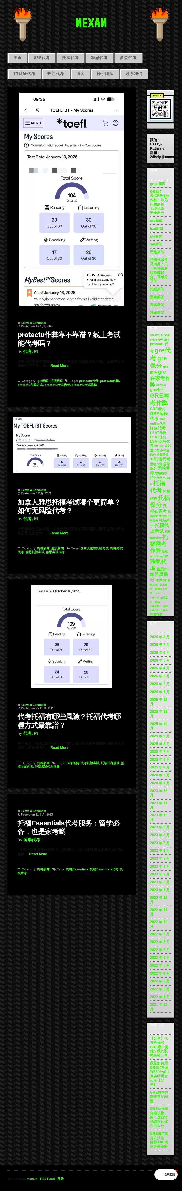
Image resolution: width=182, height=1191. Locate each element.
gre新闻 (42, 381)
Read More (59, 366)
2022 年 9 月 (160, 934)
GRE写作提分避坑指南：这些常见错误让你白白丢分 (159, 1117)
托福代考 (70, 58)
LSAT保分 (158, 437)
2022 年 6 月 (160, 957)
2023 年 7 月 (160, 843)
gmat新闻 (158, 184)
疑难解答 (157, 297)
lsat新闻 (156, 228)
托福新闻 (56, 381)
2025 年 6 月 (160, 759)
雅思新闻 (57, 548)
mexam (32, 1179)
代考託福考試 (90, 763)
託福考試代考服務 (47, 766)
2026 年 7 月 (160, 645)
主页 (17, 58)
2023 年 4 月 (160, 866)
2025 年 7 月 (160, 751)
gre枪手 (157, 389)
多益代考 (128, 58)
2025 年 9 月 (160, 736)
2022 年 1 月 (160, 997)
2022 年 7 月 (160, 950)
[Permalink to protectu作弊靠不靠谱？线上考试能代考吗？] (71, 196)
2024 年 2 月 (160, 775)
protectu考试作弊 (84, 385)
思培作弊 (156, 464)
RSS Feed (47, 1179)
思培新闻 (157, 252)
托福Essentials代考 (104, 869)
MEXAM (91, 22)
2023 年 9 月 (160, 827)
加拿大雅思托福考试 (95, 548)
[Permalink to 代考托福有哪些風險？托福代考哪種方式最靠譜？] (71, 633)
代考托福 (72, 763)
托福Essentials (77, 869)
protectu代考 (88, 381)
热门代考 (55, 74)
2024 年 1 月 (160, 783)
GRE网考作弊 (159, 399)
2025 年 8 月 (160, 744)
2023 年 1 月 (160, 890)
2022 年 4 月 (160, 973)
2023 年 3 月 (160, 874)
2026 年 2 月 (160, 684)
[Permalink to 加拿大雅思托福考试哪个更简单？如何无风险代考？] (71, 442)
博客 (80, 74)
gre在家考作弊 (160, 378)
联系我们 (134, 74)
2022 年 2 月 (160, 989)
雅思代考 (99, 58)
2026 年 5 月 (160, 660)
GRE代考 (42, 58)
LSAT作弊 (158, 433)
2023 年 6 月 (160, 851)
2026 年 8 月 (160, 637)
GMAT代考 (156, 335)
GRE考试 (157, 409)
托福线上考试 (159, 528)
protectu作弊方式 (30, 385)
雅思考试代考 (55, 552)
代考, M (30, 351)
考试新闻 (157, 305)
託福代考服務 (110, 763)
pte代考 (159, 446)
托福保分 (160, 501)
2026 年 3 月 (160, 676)
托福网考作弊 (159, 544)
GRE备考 (161, 385)
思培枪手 (161, 473)
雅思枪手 (156, 614)
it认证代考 (24, 74)
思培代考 (162, 459)
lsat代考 (158, 428)
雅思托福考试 (35, 552)
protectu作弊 (109, 381)
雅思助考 (161, 580)
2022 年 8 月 (160, 942)
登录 (61, 1179)
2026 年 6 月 (160, 652)
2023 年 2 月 (160, 882)
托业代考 (156, 478)
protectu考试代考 (57, 385)
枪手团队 (105, 74)
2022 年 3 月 (160, 981)
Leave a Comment (33, 322)
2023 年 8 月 (160, 835)
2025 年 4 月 (160, 767)
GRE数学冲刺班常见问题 (159, 1097)
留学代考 (31, 839)
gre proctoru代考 (159, 345)
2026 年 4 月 (160, 668)
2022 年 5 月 (160, 965)
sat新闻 (156, 244)
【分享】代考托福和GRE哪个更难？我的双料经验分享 (159, 1046)
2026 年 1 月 (160, 692)
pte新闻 (156, 236)
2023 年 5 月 (160, 858)
